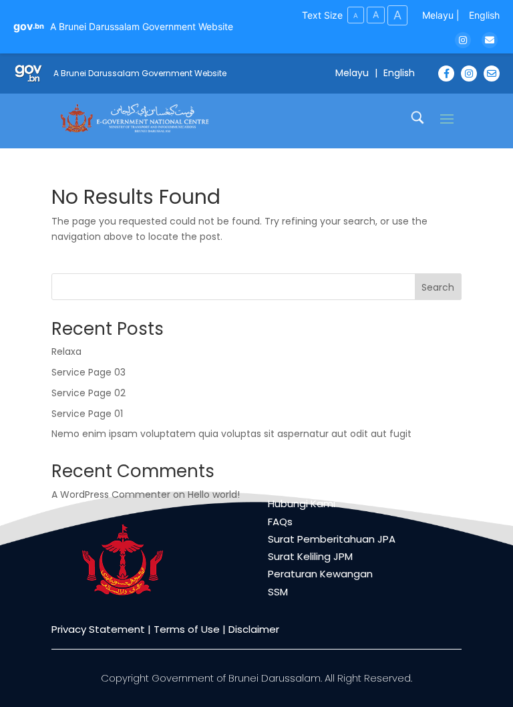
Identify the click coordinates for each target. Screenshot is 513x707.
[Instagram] (463, 40)
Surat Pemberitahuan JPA (331, 539)
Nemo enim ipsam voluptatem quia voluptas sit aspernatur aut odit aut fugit (231, 433)
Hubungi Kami (301, 504)
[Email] (490, 40)
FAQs (280, 522)
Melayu (438, 15)
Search (437, 287)
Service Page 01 (87, 413)
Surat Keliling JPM (310, 556)
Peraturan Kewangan (320, 574)
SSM (278, 592)
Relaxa (66, 351)
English (484, 15)
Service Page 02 (88, 393)
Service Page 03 (88, 372)
